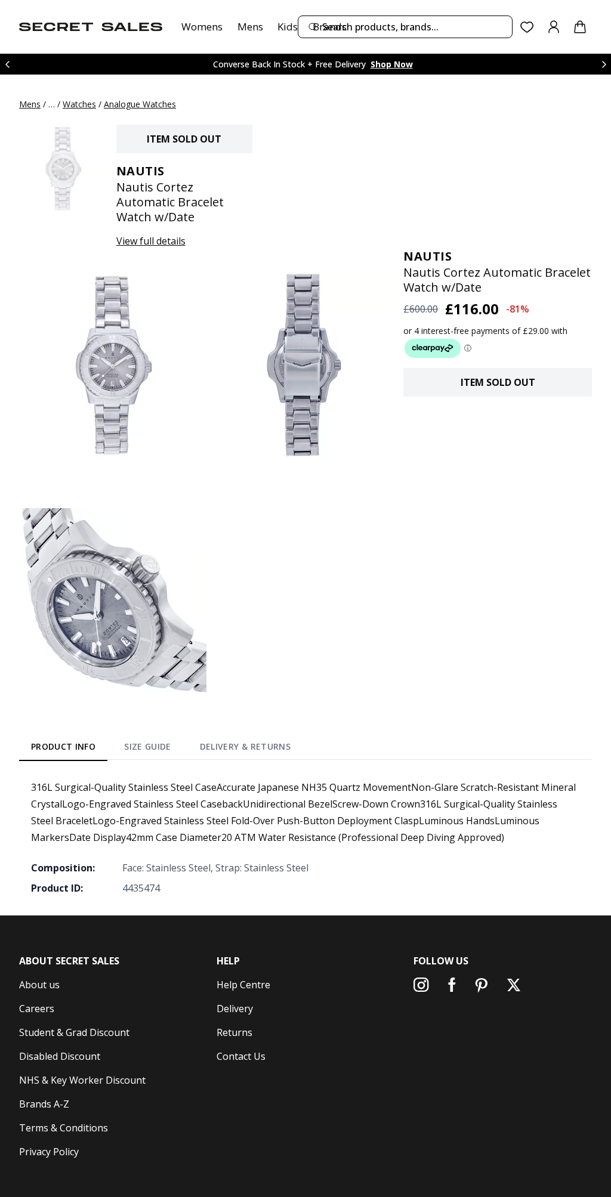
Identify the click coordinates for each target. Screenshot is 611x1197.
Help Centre (243, 984)
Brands (330, 26)
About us (39, 984)
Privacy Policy (49, 1151)
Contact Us (241, 1056)
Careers (36, 1008)
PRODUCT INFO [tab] (63, 746)
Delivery (235, 1008)
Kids (287, 26)
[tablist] (161, 748)
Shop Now (392, 64)
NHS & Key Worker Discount (82, 1080)
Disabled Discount (59, 1056)
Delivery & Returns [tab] (245, 746)
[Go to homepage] (90, 27)
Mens (250, 26)
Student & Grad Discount (74, 1032)
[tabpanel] (305, 837)
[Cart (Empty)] (580, 27)
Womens (202, 26)
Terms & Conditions (63, 1127)
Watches (79, 104)
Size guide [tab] (147, 746)
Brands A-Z (44, 1104)
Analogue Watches (140, 104)
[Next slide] (604, 64)
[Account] (554, 27)
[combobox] (405, 27)
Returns (234, 1032)
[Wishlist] (527, 27)
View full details (151, 241)
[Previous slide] (7, 64)
